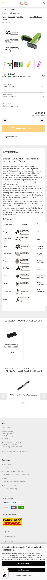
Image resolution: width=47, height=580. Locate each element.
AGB (5, 478)
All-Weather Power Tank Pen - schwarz (23, 395)
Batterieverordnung (10, 485)
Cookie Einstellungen (11, 489)
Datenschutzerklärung (38, 559)
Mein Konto (9, 541)
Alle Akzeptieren (23, 563)
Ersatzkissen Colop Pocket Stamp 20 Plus (11, 346)
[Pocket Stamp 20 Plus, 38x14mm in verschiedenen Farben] (23, 40)
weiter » (5, 10)
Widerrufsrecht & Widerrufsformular (16, 475)
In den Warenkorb (23, 128)
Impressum (8, 464)
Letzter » (13, 10)
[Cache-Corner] (23, 3)
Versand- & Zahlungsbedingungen (15, 471)
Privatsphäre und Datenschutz (14, 482)
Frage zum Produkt (10, 137)
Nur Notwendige (23, 570)
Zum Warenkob (10, 537)
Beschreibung (11, 152)
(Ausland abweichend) (24, 76)
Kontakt (6, 468)
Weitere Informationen (23, 576)
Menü (3, 3)
